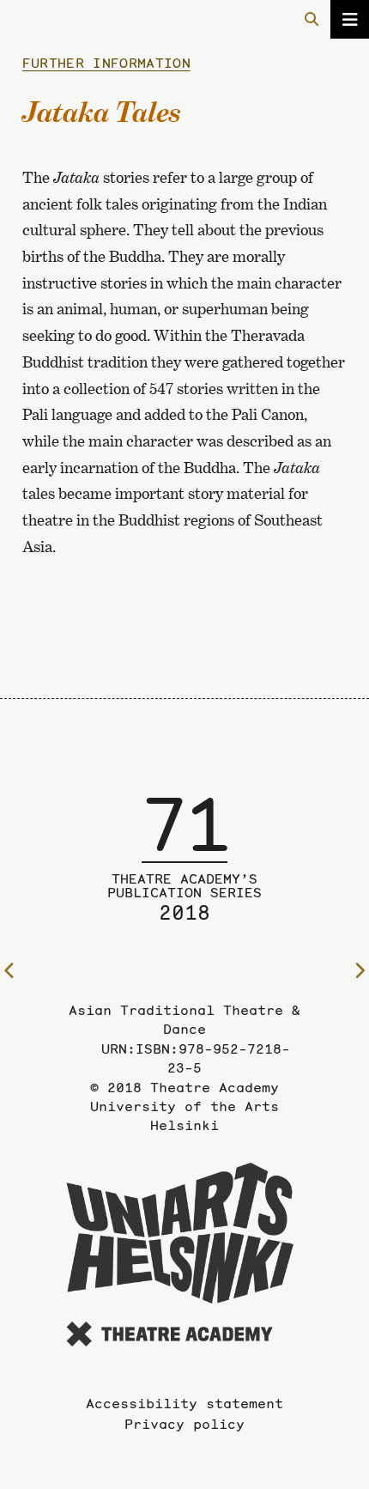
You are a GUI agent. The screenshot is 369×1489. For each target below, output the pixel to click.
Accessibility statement (184, 1403)
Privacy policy (184, 1423)
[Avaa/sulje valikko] (349, 19)
